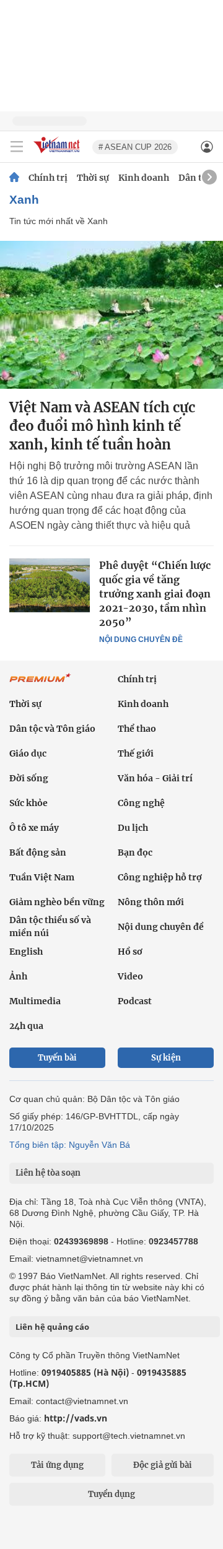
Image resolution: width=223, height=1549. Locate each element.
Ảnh (18, 976)
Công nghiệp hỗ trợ (160, 877)
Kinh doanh (143, 177)
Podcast (135, 1001)
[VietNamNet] (14, 177)
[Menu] (16, 146)
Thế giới (136, 753)
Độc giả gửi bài (162, 1465)
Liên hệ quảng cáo (52, 1326)
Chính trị (48, 177)
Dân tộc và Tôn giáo (52, 728)
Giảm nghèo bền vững (57, 902)
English (26, 951)
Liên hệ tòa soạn (48, 1173)
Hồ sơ (130, 951)
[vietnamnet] (58, 154)
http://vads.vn (75, 1418)
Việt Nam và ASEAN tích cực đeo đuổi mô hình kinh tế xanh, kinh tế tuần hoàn (102, 426)
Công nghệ (141, 803)
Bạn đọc (135, 852)
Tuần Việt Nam (41, 877)
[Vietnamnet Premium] (40, 684)
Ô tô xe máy (34, 827)
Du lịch (133, 827)
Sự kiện (166, 1057)
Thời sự (93, 177)
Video (130, 976)
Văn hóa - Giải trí (155, 778)
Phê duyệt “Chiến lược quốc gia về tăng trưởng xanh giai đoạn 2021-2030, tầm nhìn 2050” (155, 593)
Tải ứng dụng (57, 1465)
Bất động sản (37, 852)
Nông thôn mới (151, 902)
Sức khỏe (28, 803)
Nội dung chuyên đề (141, 639)
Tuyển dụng (111, 1494)
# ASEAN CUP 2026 (135, 147)
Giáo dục (27, 753)
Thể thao (137, 728)
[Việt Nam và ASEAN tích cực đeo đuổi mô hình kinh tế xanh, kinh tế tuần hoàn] (111, 315)
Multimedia (35, 1001)
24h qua (26, 1025)
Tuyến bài (57, 1057)
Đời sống (28, 778)
